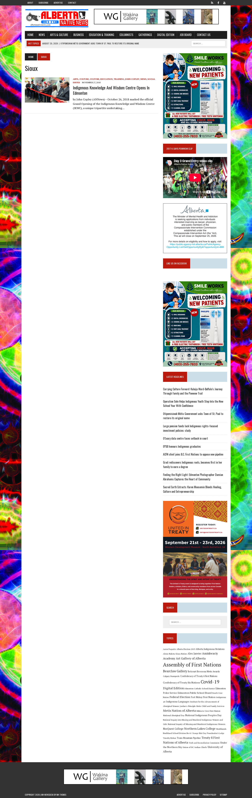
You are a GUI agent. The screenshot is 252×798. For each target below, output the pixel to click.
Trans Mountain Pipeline (189, 738)
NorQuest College (173, 728)
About (30, 2)
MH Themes (61, 794)
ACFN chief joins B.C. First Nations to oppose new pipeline (193, 454)
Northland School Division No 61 (177, 733)
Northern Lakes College (199, 729)
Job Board (186, 35)
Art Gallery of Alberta (191, 658)
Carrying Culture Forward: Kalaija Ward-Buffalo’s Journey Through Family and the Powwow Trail (192, 391)
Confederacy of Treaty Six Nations (181, 682)
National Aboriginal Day (173, 715)
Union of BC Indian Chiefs (195, 747)
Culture (94, 79)
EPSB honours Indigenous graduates (182, 446)
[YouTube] (224, 2)
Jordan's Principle (188, 706)
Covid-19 (210, 682)
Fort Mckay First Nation (203, 697)
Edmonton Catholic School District (200, 688)
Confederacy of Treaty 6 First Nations (198, 676)
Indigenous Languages (177, 701)
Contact (72, 2)
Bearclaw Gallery (175, 671)
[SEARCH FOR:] (208, 43)
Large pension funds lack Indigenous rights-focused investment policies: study (190, 428)
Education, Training (112, 79)
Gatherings (145, 35)
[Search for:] (195, 622)
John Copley (132, 79)
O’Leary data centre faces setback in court (185, 438)
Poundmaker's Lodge (215, 733)
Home (30, 35)
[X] (212, 2)
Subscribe (43, 2)
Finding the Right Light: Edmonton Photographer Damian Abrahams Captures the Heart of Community (193, 477)
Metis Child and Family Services (210, 706)
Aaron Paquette (169, 649)
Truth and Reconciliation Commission (204, 743)
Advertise (58, 2)
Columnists (126, 35)
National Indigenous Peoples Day (203, 715)
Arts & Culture (59, 35)
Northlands (221, 728)
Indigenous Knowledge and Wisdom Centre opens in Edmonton (111, 90)
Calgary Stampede (171, 676)
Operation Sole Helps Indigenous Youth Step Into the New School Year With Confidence (193, 403)
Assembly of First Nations (192, 664)
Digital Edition (165, 35)
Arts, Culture (81, 79)
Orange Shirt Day (199, 733)
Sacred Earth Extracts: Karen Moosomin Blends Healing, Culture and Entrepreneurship (192, 489)
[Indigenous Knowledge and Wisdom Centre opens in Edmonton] (47, 100)
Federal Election (180, 697)
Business (78, 35)
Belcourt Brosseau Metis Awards (204, 671)
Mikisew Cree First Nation (208, 710)
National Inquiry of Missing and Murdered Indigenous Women (196, 724)
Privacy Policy (209, 794)
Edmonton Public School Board (195, 692)
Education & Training (101, 35)
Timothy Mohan (169, 738)
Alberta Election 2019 (186, 649)
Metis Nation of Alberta (179, 710)
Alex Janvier (194, 653)
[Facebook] (218, 2)
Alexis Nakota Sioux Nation (175, 653)
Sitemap (223, 794)
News (42, 35)
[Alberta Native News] (57, 18)
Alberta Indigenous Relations (210, 649)
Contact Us (203, 35)
